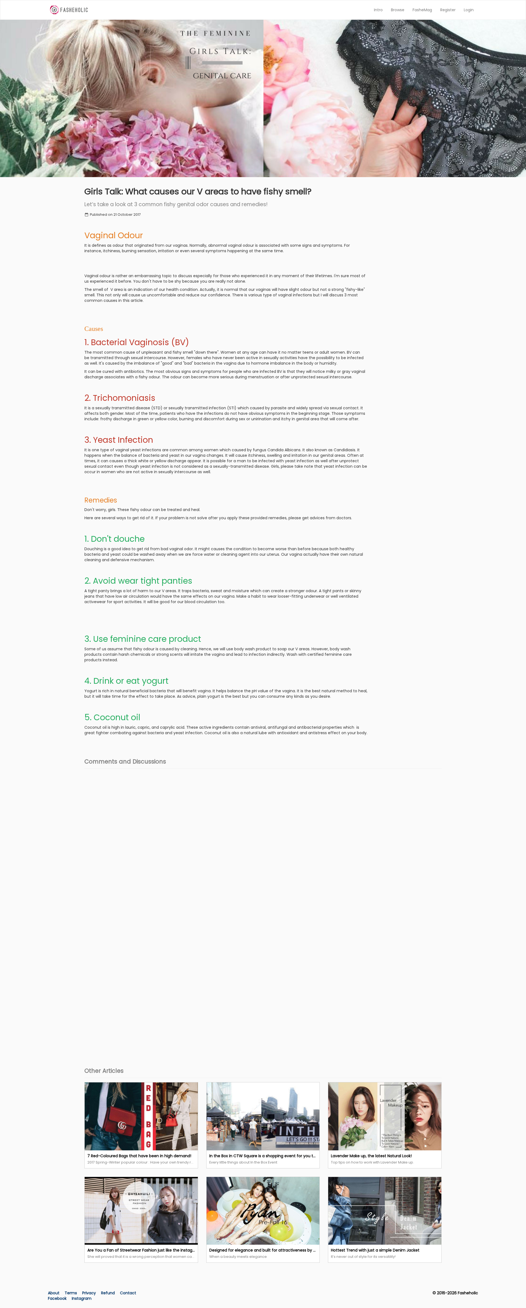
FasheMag (422, 10)
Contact (128, 1293)
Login (469, 10)
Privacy (89, 1293)
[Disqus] (262, 841)
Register (448, 10)
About (53, 1293)
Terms (71, 1293)
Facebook (57, 1298)
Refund (108, 1293)
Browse (397, 10)
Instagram (82, 1298)
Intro (378, 10)
